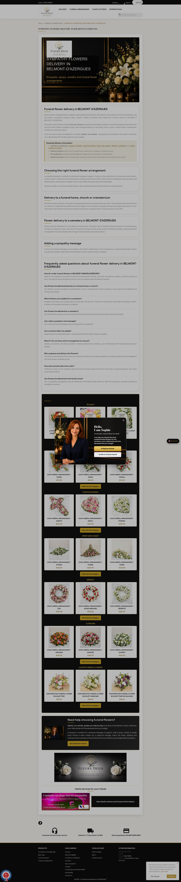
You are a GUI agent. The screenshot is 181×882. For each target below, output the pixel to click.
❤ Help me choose (107, 449)
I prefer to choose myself (108, 454)
